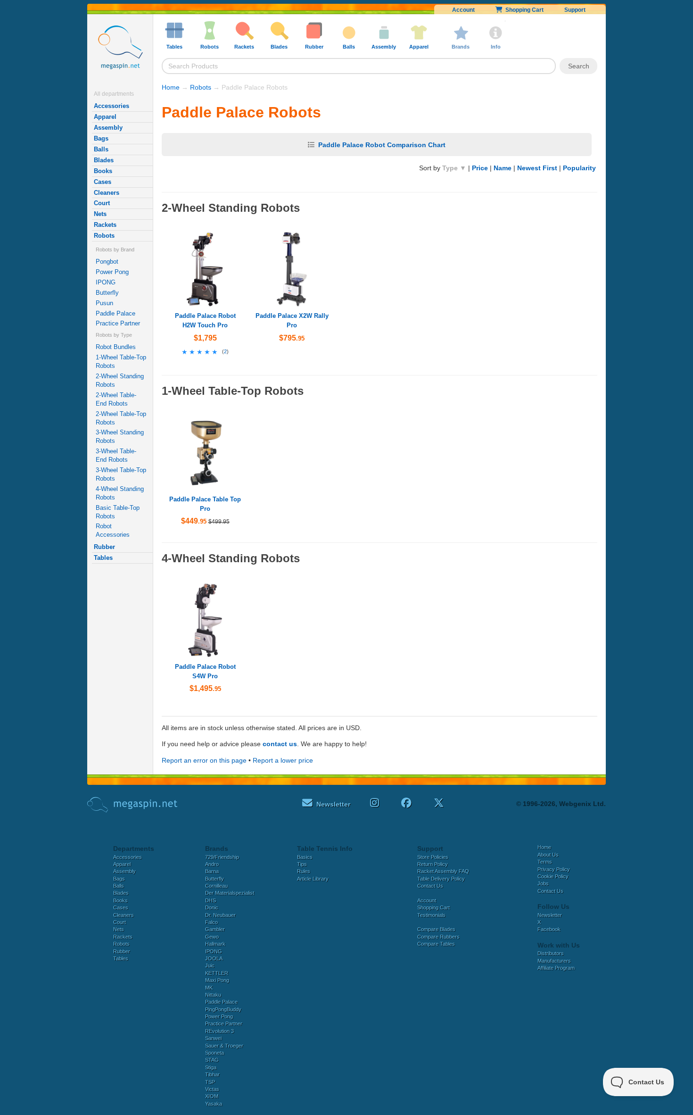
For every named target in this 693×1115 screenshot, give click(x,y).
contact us (280, 744)
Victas (212, 1089)
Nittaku (213, 995)
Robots (104, 235)
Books (103, 171)
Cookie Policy (553, 876)
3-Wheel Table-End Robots (116, 455)
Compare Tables (436, 944)
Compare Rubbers (438, 937)
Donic (211, 907)
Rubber (104, 546)
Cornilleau (216, 886)
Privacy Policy (553, 869)
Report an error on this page (204, 760)
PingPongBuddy (223, 1009)
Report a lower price (283, 760)
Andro (212, 864)
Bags (101, 138)
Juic (209, 965)
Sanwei (213, 1038)
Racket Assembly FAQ (443, 871)
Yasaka (213, 1104)
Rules (303, 871)
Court (102, 203)
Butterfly (107, 292)
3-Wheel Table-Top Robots (121, 474)
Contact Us (430, 886)
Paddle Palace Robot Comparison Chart (382, 145)
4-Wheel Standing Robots (120, 493)
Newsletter (549, 915)
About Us (548, 854)
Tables (103, 557)
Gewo (212, 937)
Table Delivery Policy (441, 879)
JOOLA (214, 958)
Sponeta (214, 1053)
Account (463, 10)
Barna (212, 871)
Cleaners (106, 192)
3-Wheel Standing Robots (120, 436)
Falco (211, 922)
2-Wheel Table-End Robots (116, 399)
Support (575, 10)
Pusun (104, 303)
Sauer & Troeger (224, 1045)
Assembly (108, 127)
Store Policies (432, 857)
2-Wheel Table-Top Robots (121, 418)
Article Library (313, 879)
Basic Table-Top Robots (118, 512)
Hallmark (215, 944)
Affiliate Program (556, 968)
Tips (302, 864)
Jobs (543, 883)
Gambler (215, 929)
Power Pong (112, 271)
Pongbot (107, 261)
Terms (544, 862)
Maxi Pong (217, 980)
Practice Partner (118, 323)
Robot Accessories (113, 530)
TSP (210, 1082)
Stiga (210, 1067)
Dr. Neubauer (220, 915)
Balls (101, 149)
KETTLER (216, 973)
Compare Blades (436, 929)
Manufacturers (554, 961)
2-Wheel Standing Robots (120, 380)
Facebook (549, 929)
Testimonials (431, 915)
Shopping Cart (523, 10)
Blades (104, 160)
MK (209, 987)
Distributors (550, 953)
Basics (305, 857)
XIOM (211, 1096)
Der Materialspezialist (229, 893)
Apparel (105, 116)
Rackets (105, 224)
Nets (100, 213)
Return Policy (432, 864)
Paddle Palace (115, 313)
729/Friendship (222, 857)
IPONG (106, 282)
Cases (102, 181)
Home (171, 87)
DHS (210, 900)
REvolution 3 (219, 1031)
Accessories (111, 105)
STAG (212, 1060)
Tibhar (212, 1074)
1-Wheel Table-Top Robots (121, 361)
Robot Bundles (116, 346)
